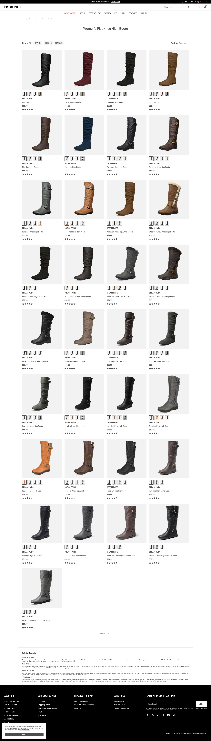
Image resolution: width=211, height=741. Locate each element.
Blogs (6, 722)
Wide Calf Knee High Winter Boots (120, 232)
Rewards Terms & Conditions (85, 705)
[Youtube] (168, 715)
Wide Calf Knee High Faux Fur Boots (121, 556)
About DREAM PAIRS (12, 701)
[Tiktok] (157, 715)
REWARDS (133, 13)
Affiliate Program (10, 705)
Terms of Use (9, 712)
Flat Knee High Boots (30, 102)
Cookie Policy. (25, 730)
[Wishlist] (199, 7)
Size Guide (42, 715)
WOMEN (107, 13)
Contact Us (42, 701)
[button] (202, 2)
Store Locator (119, 701)
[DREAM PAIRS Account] (195, 7)
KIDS (124, 13)
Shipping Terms (44, 705)
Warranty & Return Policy (47, 708)
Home (24, 19)
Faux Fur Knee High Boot (158, 426)
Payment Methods (11, 715)
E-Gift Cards (78, 708)
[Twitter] (173, 715)
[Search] (187, 7)
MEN (116, 13)
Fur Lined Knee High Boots (117, 167)
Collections (31, 19)
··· (40, 94)
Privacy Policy (9, 708)
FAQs (40, 712)
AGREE (24, 734)
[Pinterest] (163, 715)
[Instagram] (152, 715)
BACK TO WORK (70, 13)
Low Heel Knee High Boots (75, 361)
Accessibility (9, 719)
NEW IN (82, 13)
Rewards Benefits (81, 701)
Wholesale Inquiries (121, 708)
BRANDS (144, 13)
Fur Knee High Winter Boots (159, 491)
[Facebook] (147, 715)
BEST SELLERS (95, 13)
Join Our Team (119, 705)
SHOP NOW (125, 2)
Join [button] (201, 704)
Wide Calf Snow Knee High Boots (162, 232)
